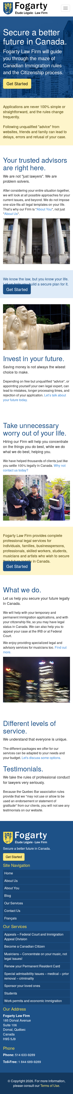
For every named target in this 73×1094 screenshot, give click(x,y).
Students (10, 993)
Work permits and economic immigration (33, 1000)
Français (10, 918)
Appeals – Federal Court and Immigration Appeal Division (33, 936)
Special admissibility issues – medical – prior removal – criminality (36, 976)
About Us (11, 213)
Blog (7, 895)
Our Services (13, 903)
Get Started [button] (17, 83)
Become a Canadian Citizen (24, 946)
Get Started (17, 289)
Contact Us (12, 910)
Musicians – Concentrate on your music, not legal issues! (35, 956)
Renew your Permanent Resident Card (32, 966)
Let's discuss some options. (41, 757)
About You (44, 209)
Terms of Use (49, 1085)
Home (8, 873)
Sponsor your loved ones (22, 985)
